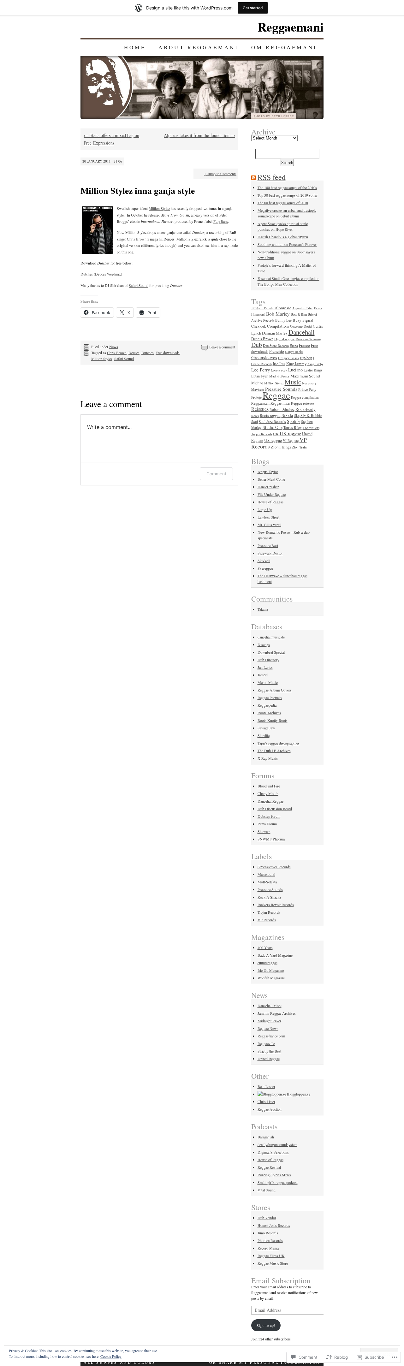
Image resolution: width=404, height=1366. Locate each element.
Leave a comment (222, 346)
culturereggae (267, 962)
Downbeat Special (271, 652)
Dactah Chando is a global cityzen (283, 236)
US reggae (273, 440)
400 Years (265, 947)
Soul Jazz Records (272, 421)
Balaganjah (266, 1136)
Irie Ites (279, 363)
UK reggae (290, 433)
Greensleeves (264, 357)
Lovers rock (279, 370)
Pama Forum (267, 823)
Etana (294, 345)
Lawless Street (268, 517)
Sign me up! (266, 1325)
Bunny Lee (283, 320)
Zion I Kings (281, 447)
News (113, 346)
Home (135, 47)
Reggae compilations (305, 397)
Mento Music (268, 682)
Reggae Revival (269, 1167)
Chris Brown (117, 352)
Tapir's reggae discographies (279, 742)
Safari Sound (138, 285)
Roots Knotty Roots (273, 720)
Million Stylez (159, 208)
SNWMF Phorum (271, 838)
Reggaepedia (267, 705)
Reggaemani (291, 26)
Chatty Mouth (268, 793)
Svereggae (265, 568)
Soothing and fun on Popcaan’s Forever (287, 244)
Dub (256, 344)
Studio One (272, 427)
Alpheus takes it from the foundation (199, 135)
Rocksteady (305, 409)
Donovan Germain (308, 339)
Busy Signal (303, 320)
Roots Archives (269, 712)
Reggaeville (266, 1043)
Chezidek (258, 326)
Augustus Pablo (302, 308)
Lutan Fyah (259, 375)
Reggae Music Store (273, 1263)
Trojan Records (261, 434)
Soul (254, 421)
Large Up (265, 509)
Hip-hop (306, 357)
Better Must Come (271, 479)
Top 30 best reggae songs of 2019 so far (288, 195)
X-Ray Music (268, 758)
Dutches (147, 352)
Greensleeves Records (274, 866)
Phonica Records (270, 1240)
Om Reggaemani (284, 47)
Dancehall (301, 332)
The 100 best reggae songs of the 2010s (287, 187)
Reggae (276, 395)
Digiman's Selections (273, 1152)
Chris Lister (266, 1101)
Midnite (257, 382)
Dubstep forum (269, 816)
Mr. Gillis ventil (269, 524)
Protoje (256, 397)
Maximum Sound (305, 376)
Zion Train (299, 447)
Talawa (263, 609)
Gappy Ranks (294, 351)
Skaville (264, 735)
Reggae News (268, 1028)
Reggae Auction (270, 1109)
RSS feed (272, 177)
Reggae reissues (302, 403)
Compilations (278, 326)
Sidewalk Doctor (270, 552)
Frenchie (276, 351)
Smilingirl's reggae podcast (278, 1182)
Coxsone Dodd (301, 326)
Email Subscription (280, 1280)
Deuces (134, 352)
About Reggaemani (198, 47)
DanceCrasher (268, 486)
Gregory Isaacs (288, 358)
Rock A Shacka (269, 897)
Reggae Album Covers (275, 689)
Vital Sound (267, 1189)
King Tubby (315, 364)
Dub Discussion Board (275, 808)
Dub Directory (268, 659)
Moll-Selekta (267, 881)
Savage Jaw (266, 727)
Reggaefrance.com (271, 1035)
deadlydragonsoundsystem (277, 1144)
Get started (253, 7)
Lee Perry (260, 369)
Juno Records (268, 1232)
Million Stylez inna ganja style (137, 190)
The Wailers (311, 427)
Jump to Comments (220, 173)
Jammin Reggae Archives (277, 1013)
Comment (216, 473)
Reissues (260, 409)
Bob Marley (278, 314)
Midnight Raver (269, 1020)
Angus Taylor (268, 471)
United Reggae (269, 1058)
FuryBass (220, 221)
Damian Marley (275, 333)
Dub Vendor (267, 1217)
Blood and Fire (269, 785)
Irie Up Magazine (271, 970)
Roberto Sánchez (282, 409)
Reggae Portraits (270, 697)
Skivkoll (264, 560)
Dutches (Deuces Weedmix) (101, 273)
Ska (297, 415)
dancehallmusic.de (271, 636)
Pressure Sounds (270, 889)
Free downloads (168, 352)
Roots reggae (270, 415)
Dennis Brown (262, 338)
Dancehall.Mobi (270, 1005)
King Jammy (296, 363)
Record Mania (268, 1247)
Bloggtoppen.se (298, 1093)
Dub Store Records (276, 345)
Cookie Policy (111, 1356)
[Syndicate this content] (253, 177)
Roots (255, 415)
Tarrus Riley (292, 427)
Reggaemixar (280, 403)
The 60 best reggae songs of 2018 (283, 202)
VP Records (267, 919)
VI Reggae (291, 440)
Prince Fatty (307, 389)
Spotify (293, 421)
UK (276, 433)
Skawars (264, 831)
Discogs (264, 644)
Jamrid (263, 674)
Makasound (266, 874)
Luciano (295, 370)
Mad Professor (279, 376)
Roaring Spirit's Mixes (274, 1174)
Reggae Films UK (271, 1255)
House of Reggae (270, 501)
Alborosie (283, 308)
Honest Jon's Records (274, 1225)
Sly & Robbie (311, 415)
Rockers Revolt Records (276, 904)
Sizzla (287, 415)
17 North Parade (262, 308)
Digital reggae (284, 338)
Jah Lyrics (265, 667)
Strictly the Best (269, 1051)
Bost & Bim (299, 314)
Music (293, 381)
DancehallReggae (270, 801)
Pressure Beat (268, 545)
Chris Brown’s (138, 238)
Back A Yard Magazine (275, 955)
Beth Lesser (266, 1086)
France (304, 345)
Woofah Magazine (271, 977)
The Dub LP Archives (274, 750)
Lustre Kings (313, 370)
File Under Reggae (272, 494)
